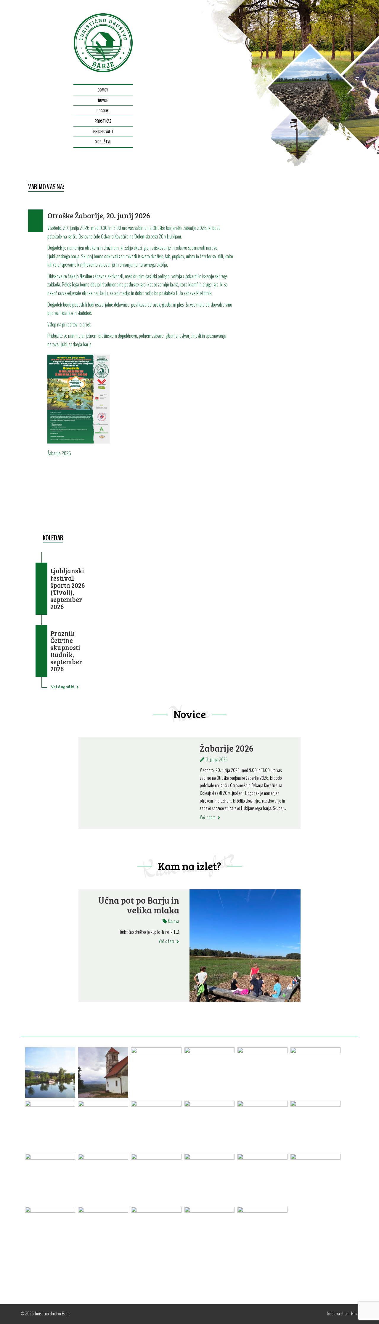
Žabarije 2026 (226, 748)
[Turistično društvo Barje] (103, 42)
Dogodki (103, 111)
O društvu (103, 142)
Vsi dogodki (63, 686)
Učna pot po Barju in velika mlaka (138, 905)
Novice (103, 100)
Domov (103, 90)
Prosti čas (103, 121)
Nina (354, 1313)
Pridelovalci (103, 132)
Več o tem (208, 817)
